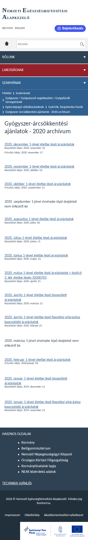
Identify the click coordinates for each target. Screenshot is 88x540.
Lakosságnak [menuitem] (12, 70)
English (20, 28)
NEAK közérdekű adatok (38, 472)
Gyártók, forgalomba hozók (65, 107)
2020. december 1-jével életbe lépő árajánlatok (39, 144)
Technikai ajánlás (17, 483)
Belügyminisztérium (36, 448)
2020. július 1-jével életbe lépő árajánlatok (36, 238)
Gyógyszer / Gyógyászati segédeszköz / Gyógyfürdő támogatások (37, 100)
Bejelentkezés (72, 28)
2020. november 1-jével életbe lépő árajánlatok (39, 167)
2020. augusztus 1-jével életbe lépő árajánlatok (39, 219)
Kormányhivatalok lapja (38, 466)
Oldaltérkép (32, 515)
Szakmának (23, 93)
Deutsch (7, 28)
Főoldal (6, 93)
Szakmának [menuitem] (11, 83)
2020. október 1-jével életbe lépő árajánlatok (38, 184)
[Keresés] (82, 44)
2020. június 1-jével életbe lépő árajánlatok (36, 255)
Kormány (28, 443)
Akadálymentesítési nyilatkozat (63, 515)
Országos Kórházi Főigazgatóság (44, 460)
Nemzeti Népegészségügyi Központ (46, 454)
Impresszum (12, 515)
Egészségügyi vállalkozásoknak (24, 107)
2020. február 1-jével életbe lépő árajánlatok (37, 360)
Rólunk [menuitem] (8, 57)
